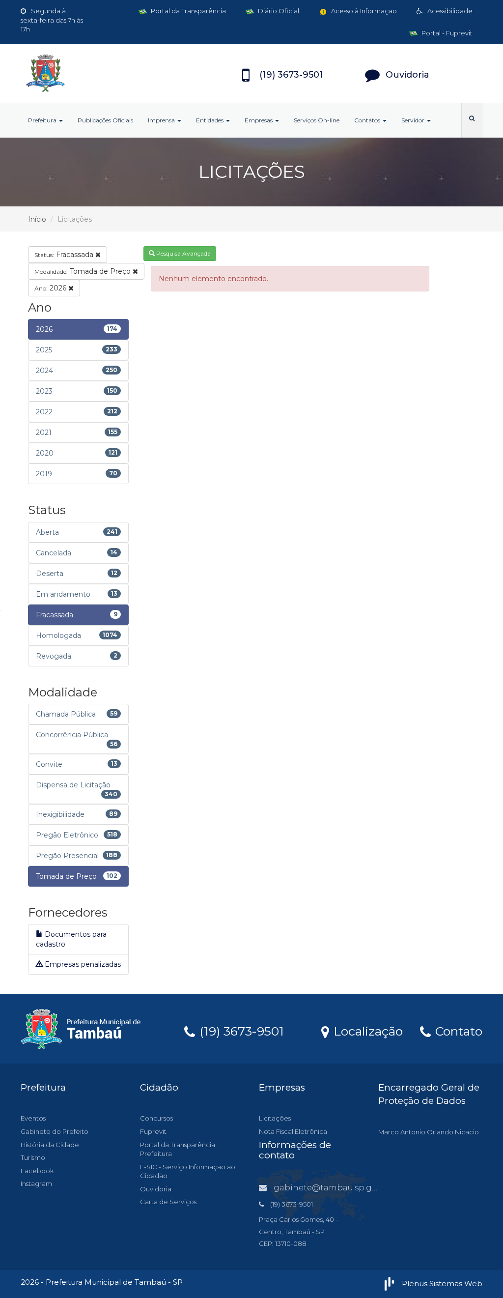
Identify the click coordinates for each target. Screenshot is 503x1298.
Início (37, 219)
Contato (457, 1031)
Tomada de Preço (83, 271)
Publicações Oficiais (105, 120)
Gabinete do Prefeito (54, 1131)
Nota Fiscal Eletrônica (293, 1131)
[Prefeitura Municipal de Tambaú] (93, 73)
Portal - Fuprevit (446, 33)
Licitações (275, 1118)
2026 (51, 288)
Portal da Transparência (187, 11)
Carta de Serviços (168, 1202)
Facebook (37, 1171)
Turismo (33, 1157)
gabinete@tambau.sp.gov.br (332, 1187)
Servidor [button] (413, 120)
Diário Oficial (277, 11)
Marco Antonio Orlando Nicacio (428, 1132)
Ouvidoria (155, 1189)
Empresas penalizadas (82, 964)
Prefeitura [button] (43, 120)
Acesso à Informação (363, 11)
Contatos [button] (368, 120)
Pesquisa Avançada (183, 253)
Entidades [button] (210, 120)
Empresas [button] (259, 120)
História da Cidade (50, 1145)
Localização (366, 1031)
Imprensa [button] (162, 120)
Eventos (33, 1118)
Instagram (36, 1183)
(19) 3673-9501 (240, 1031)
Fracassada (64, 254)
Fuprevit (153, 1131)
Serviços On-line (316, 120)
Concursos (156, 1118)
